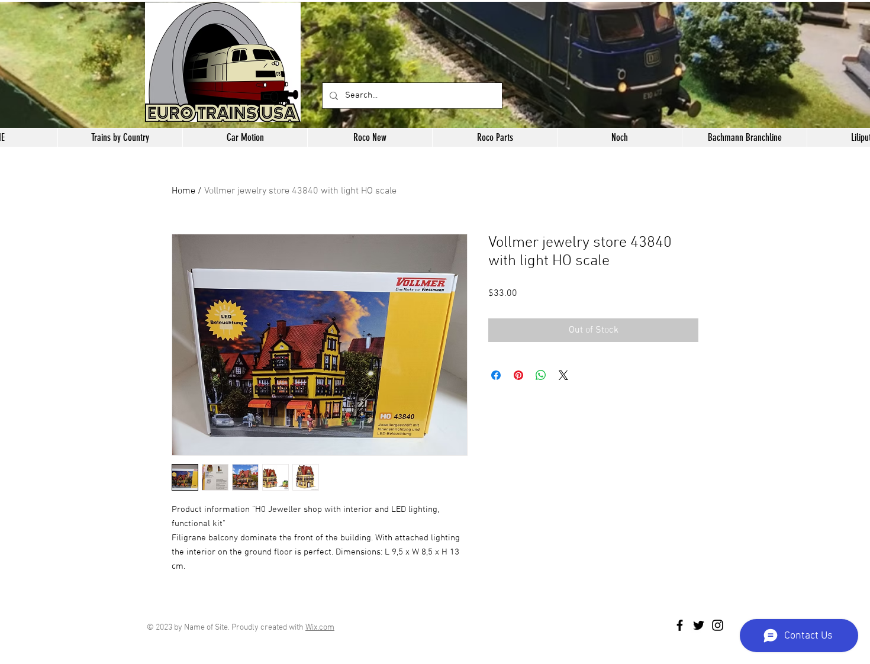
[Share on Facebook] (496, 375)
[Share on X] (563, 375)
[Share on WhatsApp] (541, 375)
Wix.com (319, 628)
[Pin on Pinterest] (518, 375)
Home (183, 191)
